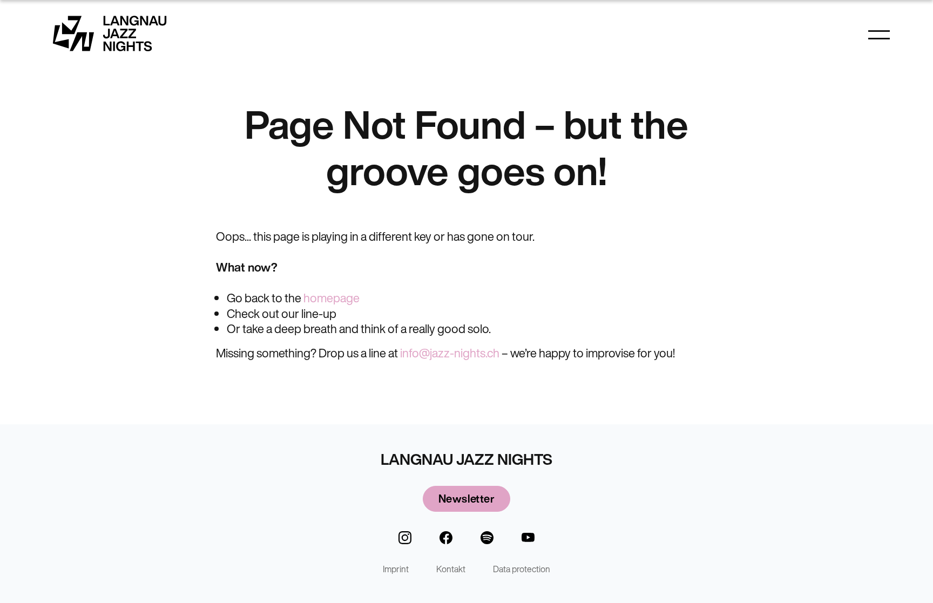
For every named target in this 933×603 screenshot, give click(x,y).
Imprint (396, 569)
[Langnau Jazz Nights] (109, 33)
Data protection (521, 569)
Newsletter (466, 498)
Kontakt (450, 569)
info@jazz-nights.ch (449, 353)
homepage (331, 298)
